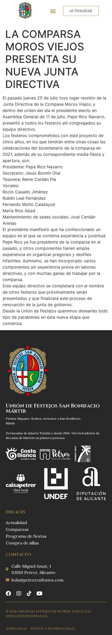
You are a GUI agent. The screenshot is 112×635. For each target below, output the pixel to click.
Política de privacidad (52, 629)
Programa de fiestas (26, 536)
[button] (53, 11)
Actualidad (16, 522)
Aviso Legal (16, 629)
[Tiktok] (29, 593)
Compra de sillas (22, 542)
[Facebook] (8, 593)
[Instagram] (18, 593)
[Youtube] (39, 593)
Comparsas (17, 529)
